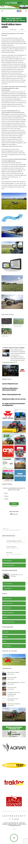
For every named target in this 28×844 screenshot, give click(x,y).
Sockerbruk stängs (12, 677)
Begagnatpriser (7, 598)
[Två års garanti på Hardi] (6, 321)
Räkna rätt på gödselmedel (11, 394)
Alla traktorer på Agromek (13, 703)
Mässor (5, 617)
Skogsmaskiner (7, 646)
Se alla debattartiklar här (9, 362)
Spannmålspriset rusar (10, 384)
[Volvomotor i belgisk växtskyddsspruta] (18, 321)
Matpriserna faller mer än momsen (14, 399)
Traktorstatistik (7, 603)
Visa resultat (14, 506)
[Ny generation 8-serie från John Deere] (6, 331)
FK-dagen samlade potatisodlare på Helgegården (13, 404)
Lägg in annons (7, 588)
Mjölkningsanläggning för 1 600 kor (16, 682)
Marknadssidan (7, 608)
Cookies (14, 828)
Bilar (4, 641)
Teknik (22, 29)
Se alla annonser (7, 560)
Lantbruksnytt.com (14, 817)
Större (6, 493)
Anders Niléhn (13, 29)
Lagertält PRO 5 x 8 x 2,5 (17, 575)
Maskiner (5, 636)
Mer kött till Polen (11, 687)
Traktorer (6, 632)
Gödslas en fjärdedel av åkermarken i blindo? (10, 389)
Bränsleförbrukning (8, 612)
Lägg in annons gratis (9, 565)
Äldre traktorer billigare (13, 672)
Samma (6, 496)
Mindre (6, 499)
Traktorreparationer (8, 622)
